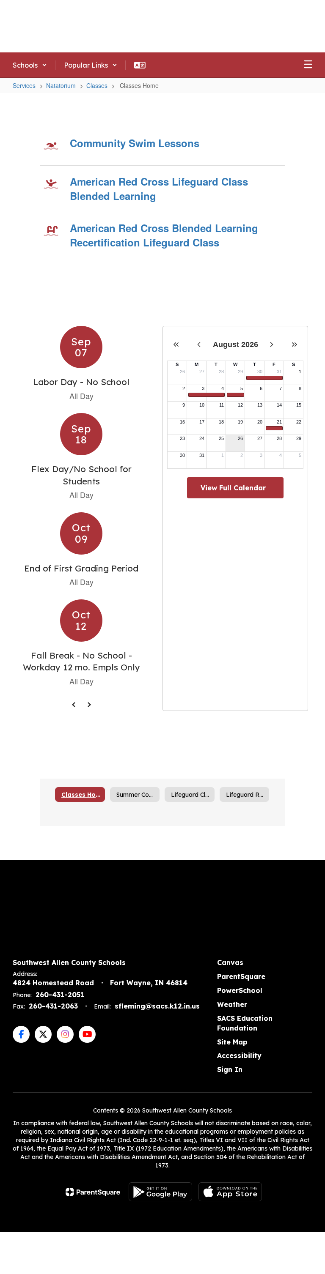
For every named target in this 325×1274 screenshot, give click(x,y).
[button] (29, 65)
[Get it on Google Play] (160, 1191)
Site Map (232, 1042)
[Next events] (89, 704)
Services (24, 85)
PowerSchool (239, 990)
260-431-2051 (60, 994)
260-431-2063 (53, 1006)
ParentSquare (241, 976)
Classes (96, 85)
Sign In (229, 1069)
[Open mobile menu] (308, 65)
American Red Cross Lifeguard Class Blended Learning (159, 188)
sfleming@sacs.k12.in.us (157, 1006)
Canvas (230, 962)
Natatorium (61, 85)
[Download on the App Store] (230, 1191)
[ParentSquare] (92, 1192)
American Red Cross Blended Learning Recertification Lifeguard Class (164, 235)
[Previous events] (73, 704)
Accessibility (239, 1055)
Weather (232, 1004)
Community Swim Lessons (134, 143)
